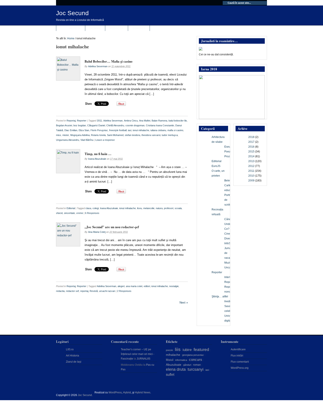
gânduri (187, 364)
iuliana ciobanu (158, 130)
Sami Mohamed (115, 135)
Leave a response (105, 140)
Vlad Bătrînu (86, 140)
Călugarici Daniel (96, 125)
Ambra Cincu (131, 120)
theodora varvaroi (151, 135)
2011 (99, 120)
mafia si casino (175, 130)
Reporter (81, 120)
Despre (95, 28)
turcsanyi (195, 369)
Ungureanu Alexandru (67, 140)
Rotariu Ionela (98, 135)
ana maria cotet (134, 286)
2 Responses (124, 291)
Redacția (116, 28)
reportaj (84, 291)
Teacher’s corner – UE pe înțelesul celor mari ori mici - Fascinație (137, 354)
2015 (251, 151)
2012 (251, 166)
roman (197, 364)
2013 (251, 161)
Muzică (228, 262)
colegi (96, 208)
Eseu (227, 146)
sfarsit (59, 213)
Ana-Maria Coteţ (96, 232)
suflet (170, 374)
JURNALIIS (143, 358)
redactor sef (72, 291)
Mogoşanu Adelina (80, 135)
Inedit (227, 301)
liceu (139, 208)
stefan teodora (132, 135)
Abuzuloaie (173, 364)
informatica (181, 360)
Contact (138, 28)
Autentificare (238, 349)
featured (201, 349)
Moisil (169, 360)
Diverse (229, 238)
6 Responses (92, 213)
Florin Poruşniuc (99, 130)
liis (178, 349)
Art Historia (72, 355)
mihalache (173, 354)
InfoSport (229, 243)
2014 (251, 156)
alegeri (121, 286)
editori (147, 286)
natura (159, 208)
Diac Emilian (70, 130)
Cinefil (228, 233)
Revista (75, 28)
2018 (251, 137)
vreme (79, 213)
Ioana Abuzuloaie (97, 158)
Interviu (228, 277)
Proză (227, 156)
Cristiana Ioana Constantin (160, 125)
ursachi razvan (107, 291)
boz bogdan (79, 125)
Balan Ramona (159, 120)
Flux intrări (237, 355)
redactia (60, 291)
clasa (88, 208)
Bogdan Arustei (64, 125)
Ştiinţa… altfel (220, 296)
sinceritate (69, 213)
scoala (178, 208)
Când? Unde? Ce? (228, 224)
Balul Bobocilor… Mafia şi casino (108, 61)
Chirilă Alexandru (115, 125)
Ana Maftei (144, 120)
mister (65, 135)
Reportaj (71, 120)
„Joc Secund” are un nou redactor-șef (112, 226)
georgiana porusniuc (193, 355)
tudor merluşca (170, 135)
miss (58, 135)
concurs (195, 359)
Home (70, 38)
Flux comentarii (240, 361)
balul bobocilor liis (178, 120)
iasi (129, 130)
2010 (251, 175)
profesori (168, 208)
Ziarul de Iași (73, 361)
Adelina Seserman (97, 66)
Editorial (71, 208)
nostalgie (174, 286)
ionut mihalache (141, 130)
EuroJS (216, 166)
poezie (169, 350)
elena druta (176, 369)
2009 (251, 180)
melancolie (148, 208)
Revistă (94, 291)
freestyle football (118, 130)
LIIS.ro (70, 349)
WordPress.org (240, 367)
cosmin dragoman (135, 125)
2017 (251, 141)
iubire (187, 350)
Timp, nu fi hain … (98, 153)
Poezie (228, 151)
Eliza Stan (84, 130)
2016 (251, 146)
